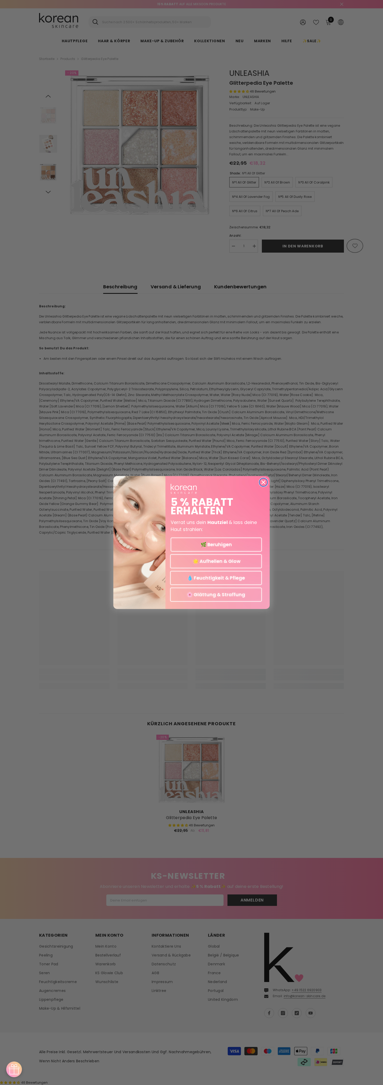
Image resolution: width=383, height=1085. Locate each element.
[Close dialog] (263, 482)
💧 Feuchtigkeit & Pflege (216, 578)
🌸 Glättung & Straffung (216, 594)
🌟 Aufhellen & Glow (216, 561)
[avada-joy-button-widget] (14, 1069)
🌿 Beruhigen (216, 544)
